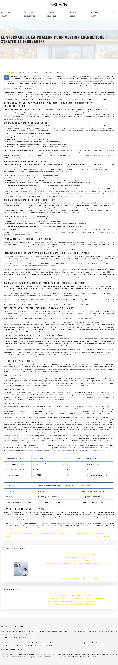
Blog (115, 12)
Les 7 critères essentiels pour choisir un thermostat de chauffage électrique (30, 535)
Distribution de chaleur (74, 14)
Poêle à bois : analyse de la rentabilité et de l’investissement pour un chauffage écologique (86, 535)
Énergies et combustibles (29, 14)
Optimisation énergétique (51, 14)
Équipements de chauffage (7, 14)
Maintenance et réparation (96, 14)
